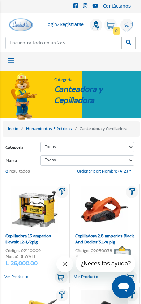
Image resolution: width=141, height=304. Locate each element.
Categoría (14, 147)
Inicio (13, 129)
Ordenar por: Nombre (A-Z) (102, 171)
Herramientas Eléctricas (49, 129)
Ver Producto (16, 277)
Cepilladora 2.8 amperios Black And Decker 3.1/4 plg (104, 239)
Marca (11, 161)
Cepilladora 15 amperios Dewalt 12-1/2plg (28, 239)
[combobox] (63, 43)
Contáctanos (117, 6)
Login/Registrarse (64, 24)
